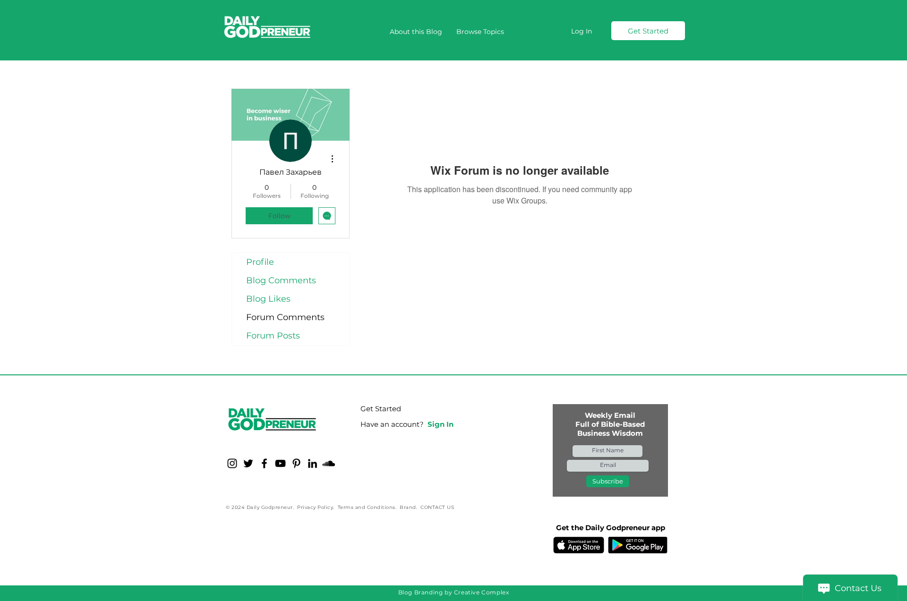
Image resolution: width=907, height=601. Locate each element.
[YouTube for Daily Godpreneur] (280, 463)
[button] (480, 31)
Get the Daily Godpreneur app (610, 527)
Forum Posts (273, 335)
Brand (408, 507)
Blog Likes (268, 299)
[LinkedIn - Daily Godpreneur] (312, 463)
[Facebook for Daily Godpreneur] (264, 463)
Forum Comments (285, 317)
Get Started (380, 408)
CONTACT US (437, 507)
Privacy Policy (315, 507)
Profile (260, 262)
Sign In (441, 424)
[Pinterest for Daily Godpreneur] (296, 463)
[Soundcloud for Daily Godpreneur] (328, 463)
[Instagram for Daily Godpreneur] (232, 463)
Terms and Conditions (366, 507)
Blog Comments (281, 280)
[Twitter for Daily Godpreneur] (248, 463)
